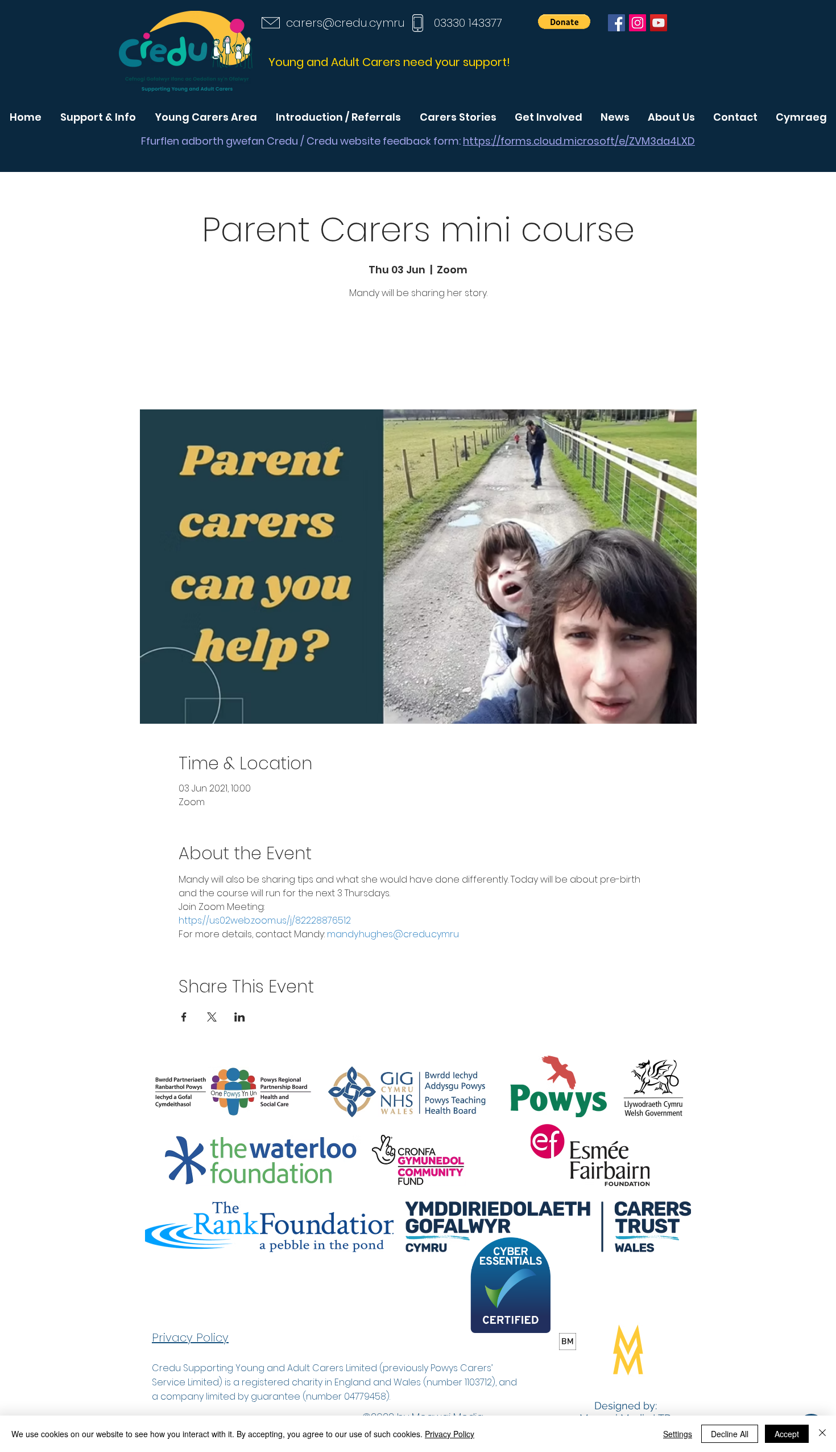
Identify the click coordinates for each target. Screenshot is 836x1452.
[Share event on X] (211, 1017)
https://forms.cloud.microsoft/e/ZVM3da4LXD (579, 141)
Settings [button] (677, 1433)
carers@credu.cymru (345, 23)
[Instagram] (637, 22)
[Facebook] (616, 22)
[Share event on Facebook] (184, 1017)
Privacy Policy (449, 1433)
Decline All (729, 1433)
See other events (418, 356)
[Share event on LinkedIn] (239, 1017)
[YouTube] (658, 22)
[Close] (822, 1434)
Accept (787, 1433)
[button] (564, 21)
